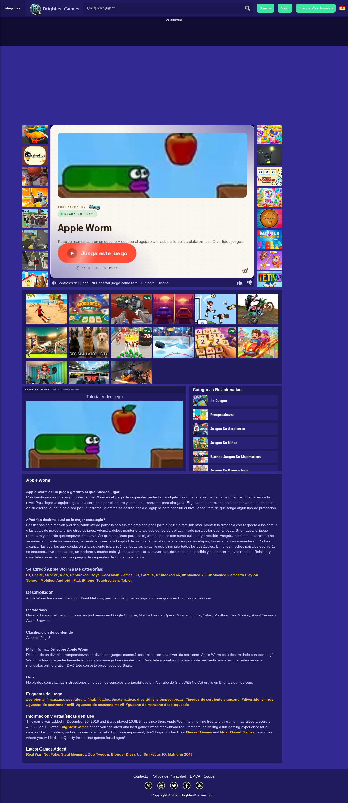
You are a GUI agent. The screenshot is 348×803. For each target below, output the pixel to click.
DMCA (195, 776)
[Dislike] (249, 283)
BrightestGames (74, 727)
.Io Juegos (218, 401)
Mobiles (47, 580)
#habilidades (99, 699)
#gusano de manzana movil (100, 705)
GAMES (147, 575)
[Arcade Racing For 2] (173, 309)
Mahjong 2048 (180, 754)
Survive (51, 575)
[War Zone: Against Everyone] (35, 239)
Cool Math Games (117, 575)
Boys (95, 575)
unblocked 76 (194, 575)
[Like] (239, 283)
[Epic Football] (215, 309)
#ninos (267, 699)
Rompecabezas (222, 415)
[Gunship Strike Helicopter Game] (131, 376)
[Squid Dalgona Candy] (269, 218)
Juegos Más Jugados (316, 8)
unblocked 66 (168, 575)
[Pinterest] (148, 785)
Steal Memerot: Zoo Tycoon (85, 754)
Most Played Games (237, 732)
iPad (76, 580)
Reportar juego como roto (116, 283)
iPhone (88, 580)
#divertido (250, 699)
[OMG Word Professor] (269, 176)
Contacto (140, 776)
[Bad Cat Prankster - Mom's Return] (46, 376)
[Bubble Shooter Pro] (269, 239)
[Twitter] (174, 785)
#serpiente (35, 699)
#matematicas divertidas (133, 699)
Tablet (126, 580)
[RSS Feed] (199, 785)
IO (28, 575)
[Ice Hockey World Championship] (173, 343)
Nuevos (265, 8)
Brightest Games (60, 8)
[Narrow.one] (35, 197)
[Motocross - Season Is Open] (258, 309)
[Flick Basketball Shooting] (35, 176)
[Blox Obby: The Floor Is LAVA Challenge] (35, 281)
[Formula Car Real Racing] (89, 376)
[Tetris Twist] (269, 281)
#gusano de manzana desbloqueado (157, 705)
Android (63, 580)
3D (137, 575)
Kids (64, 575)
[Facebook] (186, 785)
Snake (37, 575)
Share (149, 283)
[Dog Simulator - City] (89, 343)
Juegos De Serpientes (227, 429)
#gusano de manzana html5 (50, 705)
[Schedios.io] (35, 155)
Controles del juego (72, 283)
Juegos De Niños (223, 443)
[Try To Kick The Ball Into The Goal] (46, 309)
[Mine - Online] (35, 218)
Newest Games (199, 732)
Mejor (285, 8)
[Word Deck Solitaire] (89, 309)
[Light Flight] (269, 155)
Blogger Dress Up (126, 754)
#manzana (55, 699)
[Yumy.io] (35, 260)
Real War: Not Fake (42, 754)
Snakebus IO (155, 754)
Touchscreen (107, 580)
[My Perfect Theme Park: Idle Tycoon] (258, 343)
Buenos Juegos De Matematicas (235, 457)
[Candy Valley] (269, 197)
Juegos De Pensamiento (229, 471)
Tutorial (163, 283)
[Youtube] (161, 785)
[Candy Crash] (269, 134)
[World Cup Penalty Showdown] (46, 343)
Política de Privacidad (169, 776)
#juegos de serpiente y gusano (213, 699)
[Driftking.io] (35, 134)
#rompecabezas (170, 699)
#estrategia (76, 699)
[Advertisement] (174, 33)
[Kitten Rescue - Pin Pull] (269, 260)
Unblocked (79, 575)
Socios (209, 776)
